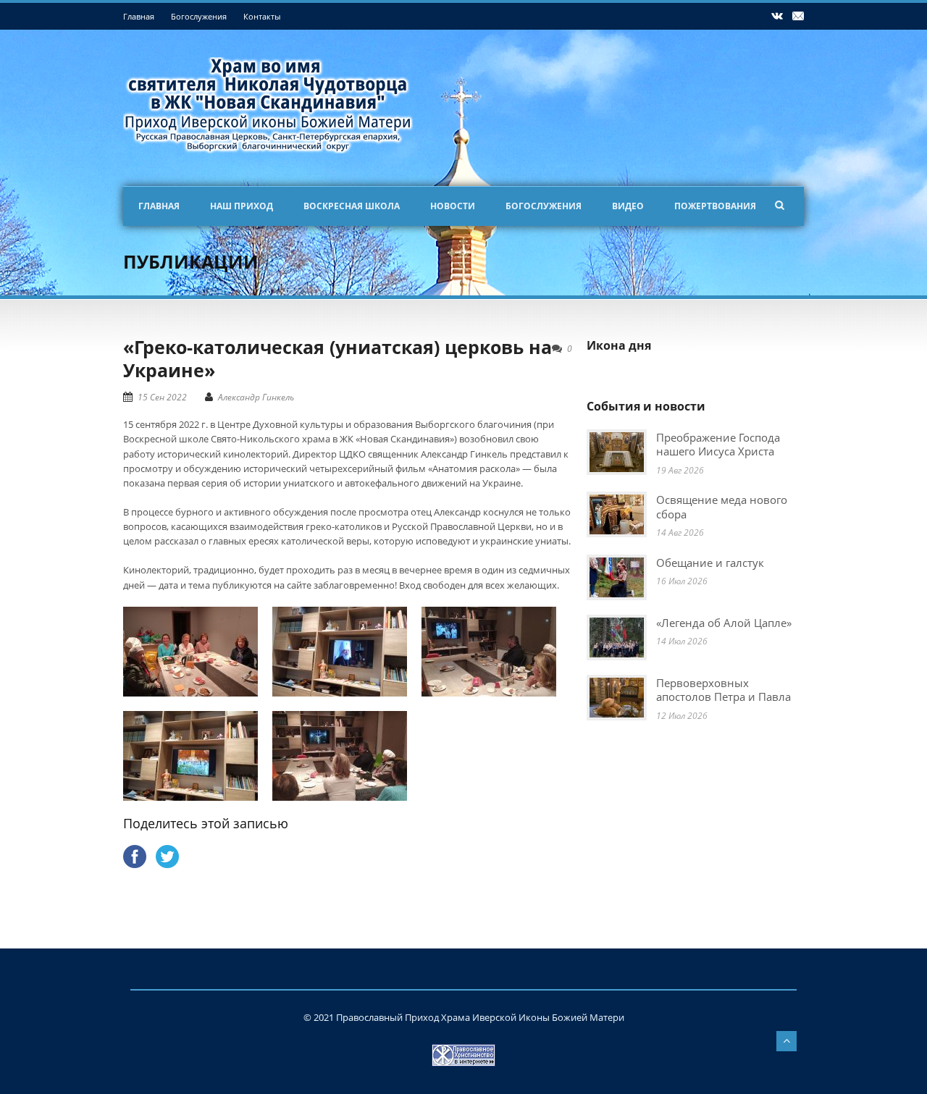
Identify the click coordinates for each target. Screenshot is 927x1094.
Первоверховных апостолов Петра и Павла (723, 690)
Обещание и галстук (710, 562)
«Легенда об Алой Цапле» (724, 622)
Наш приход (241, 206)
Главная (138, 16)
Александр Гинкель (256, 397)
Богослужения (199, 16)
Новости (452, 206)
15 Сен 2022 (162, 397)
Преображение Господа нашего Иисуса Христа (718, 444)
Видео (628, 206)
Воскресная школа (351, 206)
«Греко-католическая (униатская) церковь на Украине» (337, 358)
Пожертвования (715, 206)
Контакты (261, 16)
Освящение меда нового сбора (721, 506)
